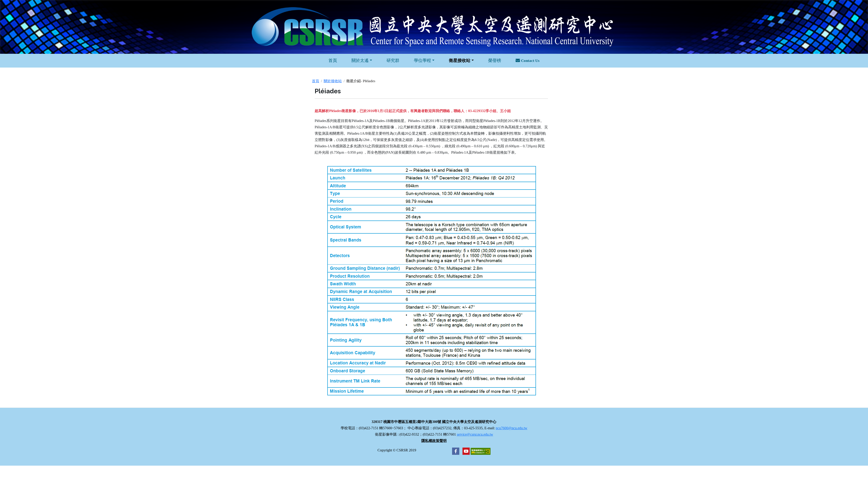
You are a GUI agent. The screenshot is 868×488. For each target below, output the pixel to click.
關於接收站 (333, 81)
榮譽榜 (494, 60)
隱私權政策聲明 (434, 441)
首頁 (332, 60)
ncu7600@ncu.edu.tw (511, 428)
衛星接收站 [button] (459, 60)
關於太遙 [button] (360, 60)
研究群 (393, 60)
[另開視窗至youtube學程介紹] (465, 451)
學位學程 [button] (422, 60)
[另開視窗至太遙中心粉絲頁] (455, 451)
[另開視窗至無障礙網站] (481, 451)
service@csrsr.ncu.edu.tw (475, 434)
